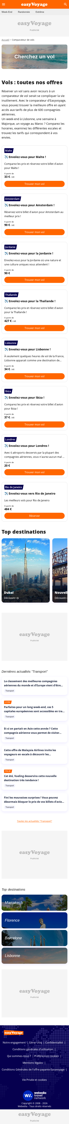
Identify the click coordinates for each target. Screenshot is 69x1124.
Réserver (34, 516)
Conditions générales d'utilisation (33, 1049)
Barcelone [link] (13, 938)
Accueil (5, 39)
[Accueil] (34, 4)
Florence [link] (12, 920)
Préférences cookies (46, 1056)
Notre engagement (14, 1042)
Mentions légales (33, 1063)
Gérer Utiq (35, 1042)
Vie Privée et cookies (34, 1080)
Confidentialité (54, 1042)
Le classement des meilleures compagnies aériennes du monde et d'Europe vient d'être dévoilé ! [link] (32, 685)
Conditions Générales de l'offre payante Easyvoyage (33, 1069)
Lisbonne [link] (12, 955)
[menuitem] (7, 12)
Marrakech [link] (14, 902)
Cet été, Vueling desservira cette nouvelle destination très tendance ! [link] (30, 778)
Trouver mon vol (34, 184)
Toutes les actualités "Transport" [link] (34, 821)
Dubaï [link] (9, 592)
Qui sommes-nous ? (19, 1056)
